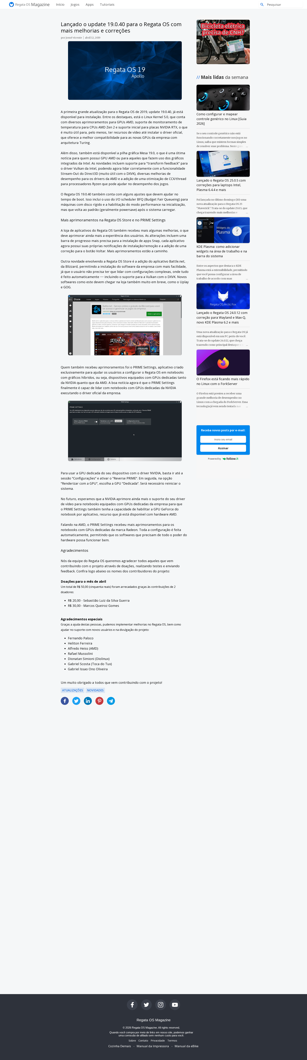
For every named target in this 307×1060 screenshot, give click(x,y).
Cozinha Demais (119, 1046)
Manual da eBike (186, 1046)
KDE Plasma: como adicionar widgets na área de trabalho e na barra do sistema (221, 251)
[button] (125, 698)
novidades (95, 690)
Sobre (132, 1040)
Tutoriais (107, 4)
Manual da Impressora (153, 1046)
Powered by (214, 458)
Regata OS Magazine (154, 1020)
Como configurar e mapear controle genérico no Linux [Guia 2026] (221, 119)
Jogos (75, 4)
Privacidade (158, 1040)
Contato (143, 1040)
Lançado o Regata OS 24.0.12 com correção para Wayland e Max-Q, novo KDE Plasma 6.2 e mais (221, 317)
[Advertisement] (125, 755)
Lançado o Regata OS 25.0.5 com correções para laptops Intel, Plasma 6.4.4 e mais (221, 185)
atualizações (72, 690)
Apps (90, 4)
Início (60, 4)
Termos (172, 1040)
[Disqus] (125, 836)
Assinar (223, 448)
